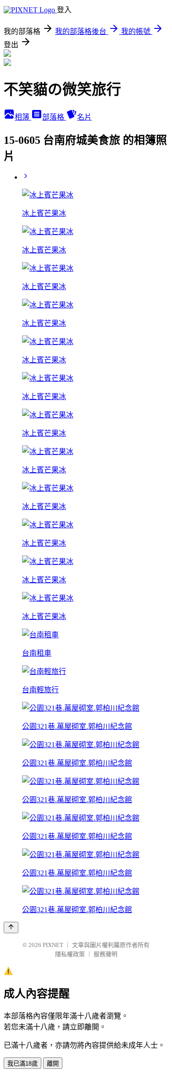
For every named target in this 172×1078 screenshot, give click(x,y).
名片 (84, 117)
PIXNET (53, 944)
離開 (53, 1063)
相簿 (23, 117)
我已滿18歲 (22, 1063)
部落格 (54, 117)
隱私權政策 (70, 954)
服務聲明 (105, 954)
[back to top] (11, 927)
